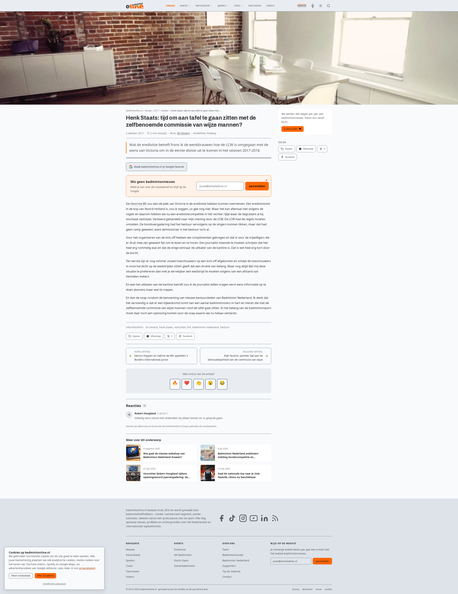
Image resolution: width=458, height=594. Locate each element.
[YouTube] (254, 518)
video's (270, 5)
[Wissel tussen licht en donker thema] (320, 5)
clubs (237, 5)
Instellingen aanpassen (54, 583)
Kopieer (136, 336)
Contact (227, 576)
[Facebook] (221, 518)
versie (319, 589)
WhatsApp (156, 336)
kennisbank (202, 5)
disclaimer (307, 589)
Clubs (129, 565)
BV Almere (183, 133)
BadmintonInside (232, 555)
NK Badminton (183, 555)
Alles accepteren (45, 575)
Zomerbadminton (184, 565)
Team (225, 549)
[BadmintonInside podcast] (312, 5)
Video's (130, 576)
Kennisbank (133, 555)
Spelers (130, 560)
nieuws (170, 5)
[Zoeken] (328, 5)
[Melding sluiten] (266, 180)
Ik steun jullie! (290, 128)
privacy (295, 589)
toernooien (254, 5)
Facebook (187, 336)
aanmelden (257, 186)
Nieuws (130, 549)
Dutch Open (181, 560)
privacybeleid (87, 568)
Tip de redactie (231, 571)
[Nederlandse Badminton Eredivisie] (301, 6)
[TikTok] (232, 518)
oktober (165, 110)
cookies (328, 589)
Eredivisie (180, 549)
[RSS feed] (275, 518)
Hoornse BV (138, 204)
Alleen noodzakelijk (20, 575)
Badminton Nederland (235, 560)
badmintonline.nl (134, 110)
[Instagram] (243, 518)
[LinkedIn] (264, 518)
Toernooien (132, 571)
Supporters (229, 565)
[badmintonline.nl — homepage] (134, 6)
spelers (221, 5)
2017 (156, 110)
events (184, 5)
